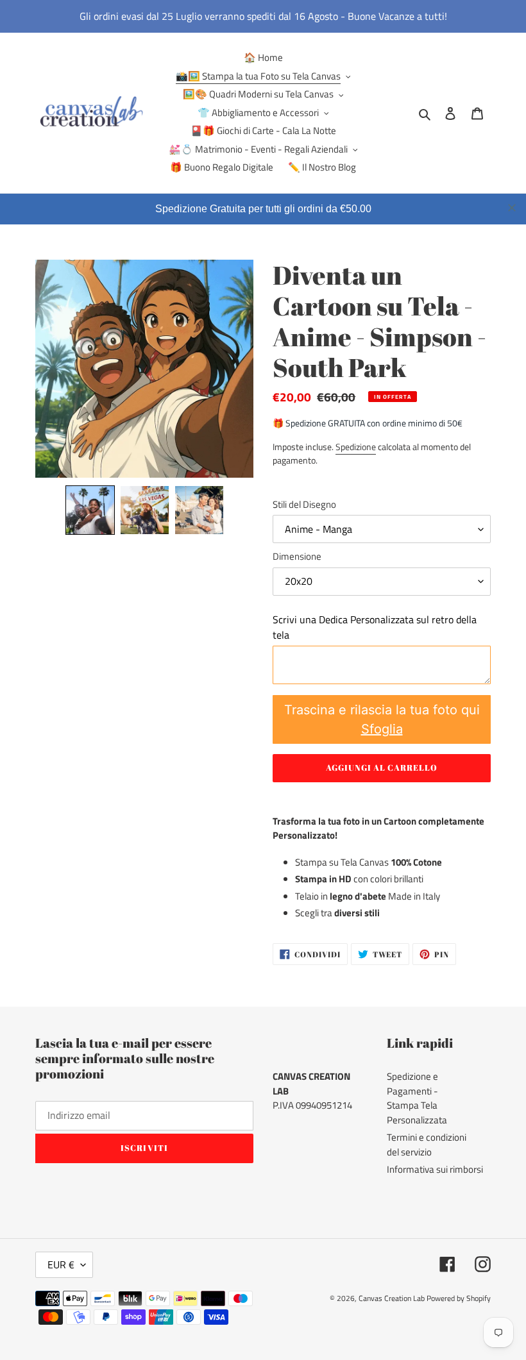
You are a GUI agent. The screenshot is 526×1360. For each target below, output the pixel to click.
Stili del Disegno (304, 505)
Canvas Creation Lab (392, 1298)
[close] (511, 207)
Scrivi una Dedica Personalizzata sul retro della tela (375, 627)
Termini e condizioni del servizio (426, 1144)
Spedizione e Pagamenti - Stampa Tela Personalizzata (417, 1098)
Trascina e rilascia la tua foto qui (382, 719)
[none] (90, 510)
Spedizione (355, 446)
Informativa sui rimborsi (435, 1169)
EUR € (60, 1264)
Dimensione (297, 557)
